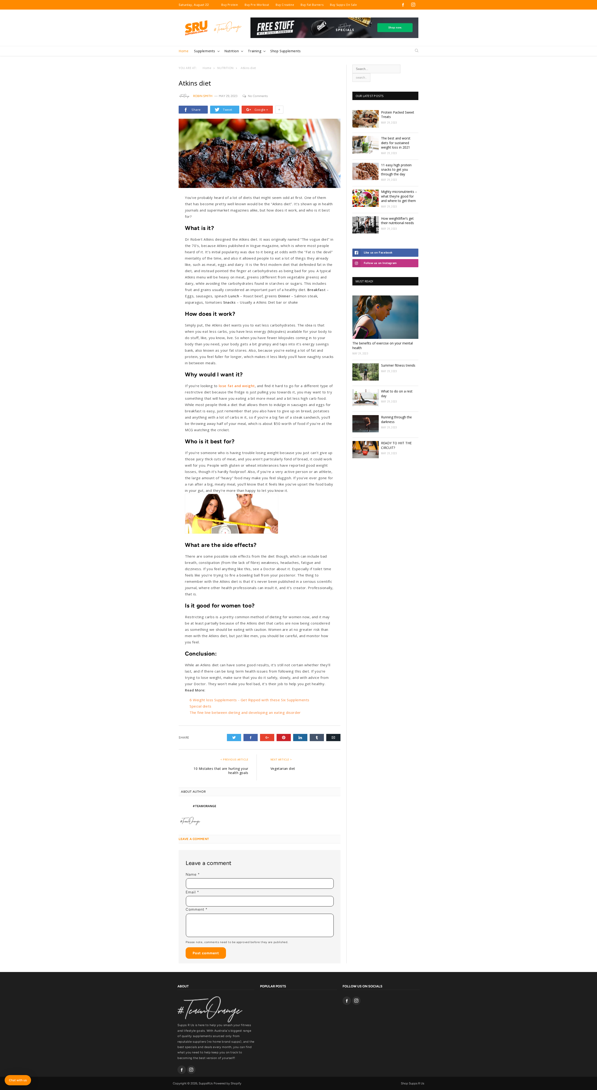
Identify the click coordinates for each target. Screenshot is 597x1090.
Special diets (201, 706)
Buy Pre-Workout (257, 5)
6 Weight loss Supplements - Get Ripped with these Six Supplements (249, 700)
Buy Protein (229, 5)
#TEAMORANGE (204, 806)
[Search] (416, 51)
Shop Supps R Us (412, 1083)
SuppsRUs (206, 1083)
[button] (206, 51)
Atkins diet (248, 68)
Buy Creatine (285, 5)
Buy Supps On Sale (343, 5)
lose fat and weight (237, 385)
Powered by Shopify (227, 1083)
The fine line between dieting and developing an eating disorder (245, 712)
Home (207, 68)
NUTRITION (225, 68)
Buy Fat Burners (312, 5)
